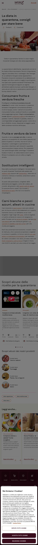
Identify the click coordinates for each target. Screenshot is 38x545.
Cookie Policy (17, 523)
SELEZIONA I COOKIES (19, 541)
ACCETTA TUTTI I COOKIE (20, 535)
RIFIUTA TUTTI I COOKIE (19, 528)
